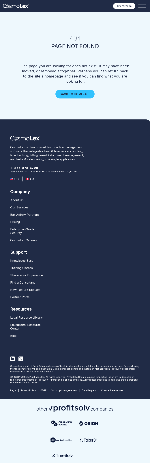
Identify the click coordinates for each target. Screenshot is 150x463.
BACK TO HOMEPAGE (75, 94)
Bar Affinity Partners (24, 214)
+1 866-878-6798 (24, 168)
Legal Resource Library (26, 317)
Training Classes (21, 268)
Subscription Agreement (64, 390)
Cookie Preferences (112, 390)
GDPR (43, 390)
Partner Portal (20, 297)
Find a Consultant (22, 282)
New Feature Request (25, 290)
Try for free (124, 5)
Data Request (89, 390)
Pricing (15, 222)
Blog (13, 336)
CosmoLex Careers (23, 240)
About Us (17, 200)
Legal (13, 390)
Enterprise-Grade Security (22, 231)
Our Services (19, 207)
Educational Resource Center (25, 326)
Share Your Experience (26, 275)
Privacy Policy (28, 390)
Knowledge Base (21, 260)
